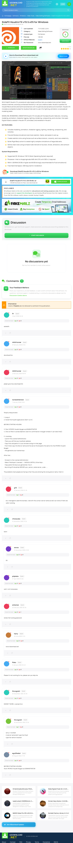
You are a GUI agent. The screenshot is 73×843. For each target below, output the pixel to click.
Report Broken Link (29, 48)
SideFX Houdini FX (19, 173)
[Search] (68, 10)
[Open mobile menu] (69, 4)
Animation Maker (28, 173)
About (4, 842)
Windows (23, 16)
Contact (13, 842)
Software (16, 16)
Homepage (7, 16)
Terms (37, 842)
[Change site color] (57, 4)
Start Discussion (37, 235)
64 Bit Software (37, 173)
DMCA (56, 842)
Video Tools (30, 16)
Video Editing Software (43, 16)
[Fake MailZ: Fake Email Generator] (36, 206)
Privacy (28, 842)
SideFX (12, 173)
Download (11, 47)
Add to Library (65, 41)
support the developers (25, 193)
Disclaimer (46, 842)
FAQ (20, 842)
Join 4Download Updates (15, 824)
